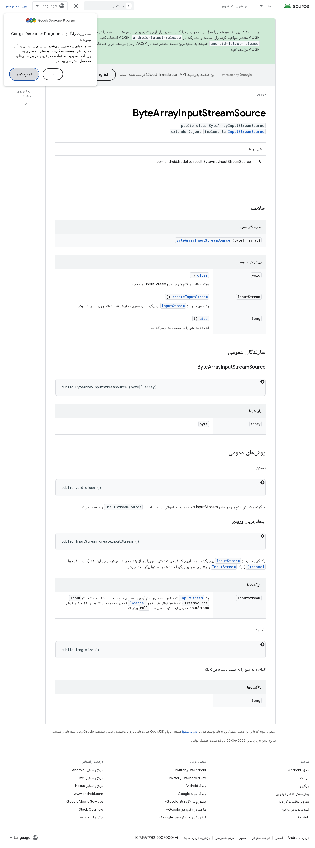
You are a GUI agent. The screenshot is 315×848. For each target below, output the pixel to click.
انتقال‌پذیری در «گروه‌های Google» (182, 817)
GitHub (303, 817)
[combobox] (109, 5)
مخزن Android (298, 770)
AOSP (261, 95)
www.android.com (88, 793)
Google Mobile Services (84, 801)
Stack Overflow (91, 809)
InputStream (173, 305)
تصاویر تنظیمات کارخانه (294, 801)
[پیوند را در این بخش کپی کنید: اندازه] (249, 630)
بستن (53, 74)
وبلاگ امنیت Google (192, 793)
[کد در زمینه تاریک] (262, 382)
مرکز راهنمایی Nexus (89, 785)
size (204, 318)
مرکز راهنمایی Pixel (90, 778)
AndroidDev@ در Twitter (187, 778)
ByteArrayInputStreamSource (203, 240)
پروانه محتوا (189, 731)
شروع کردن (24, 74)
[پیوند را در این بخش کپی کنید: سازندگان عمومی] (221, 352)
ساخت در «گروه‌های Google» (186, 809)
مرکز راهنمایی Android (87, 770)
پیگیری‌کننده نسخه (91, 817)
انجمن (279, 838)
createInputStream (190, 296)
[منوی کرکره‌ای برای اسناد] (259, 6)
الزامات (304, 778)
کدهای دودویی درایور (295, 809)
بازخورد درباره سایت (196, 838)
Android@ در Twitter (190, 770)
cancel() (255, 566)
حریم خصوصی (225, 838)
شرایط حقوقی (261, 838)
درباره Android (298, 838)
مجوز (243, 838)
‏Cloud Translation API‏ (166, 74)
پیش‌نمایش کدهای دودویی (292, 793)
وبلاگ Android (195, 785)
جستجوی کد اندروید (233, 6)
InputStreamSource (246, 131)
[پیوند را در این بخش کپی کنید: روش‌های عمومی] (224, 453)
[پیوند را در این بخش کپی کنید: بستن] (250, 468)
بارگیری (304, 785)
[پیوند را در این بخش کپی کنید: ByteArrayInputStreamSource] (191, 367)
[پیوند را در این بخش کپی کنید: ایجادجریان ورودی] (226, 522)
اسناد (269, 6)
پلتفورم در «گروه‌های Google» (185, 801)
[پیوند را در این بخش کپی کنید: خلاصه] (244, 208)
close (202, 275)
